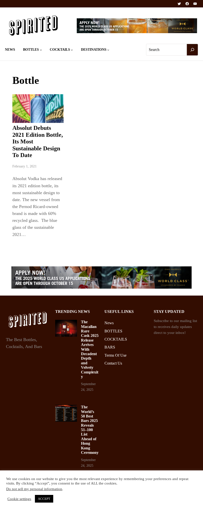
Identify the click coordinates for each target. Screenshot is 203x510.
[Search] (192, 50)
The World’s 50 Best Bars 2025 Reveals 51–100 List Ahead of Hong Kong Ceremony (90, 430)
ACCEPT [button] (44, 499)
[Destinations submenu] (108, 50)
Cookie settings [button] (19, 499)
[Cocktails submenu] (72, 50)
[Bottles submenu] (41, 50)
